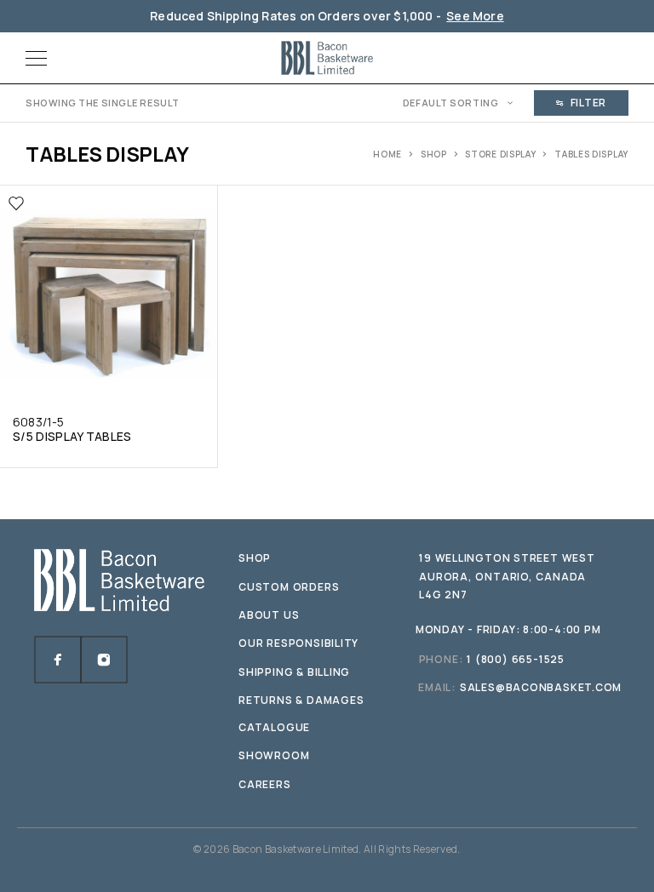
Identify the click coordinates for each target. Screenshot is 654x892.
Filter (588, 102)
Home (387, 154)
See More (475, 16)
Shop (434, 154)
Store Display (500, 154)
